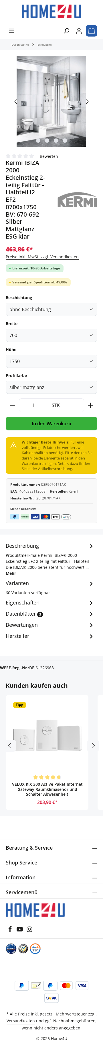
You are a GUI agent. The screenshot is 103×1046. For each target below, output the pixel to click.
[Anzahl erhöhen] (90, 405)
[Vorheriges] (16, 102)
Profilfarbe (16, 375)
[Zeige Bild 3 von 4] (56, 140)
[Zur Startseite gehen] (51, 11)
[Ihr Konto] (79, 31)
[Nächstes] (87, 102)
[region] (51, 101)
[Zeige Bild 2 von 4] (47, 140)
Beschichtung (19, 297)
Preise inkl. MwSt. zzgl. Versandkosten (42, 256)
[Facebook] (10, 931)
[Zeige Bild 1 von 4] (38, 140)
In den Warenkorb (51, 423)
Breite (11, 323)
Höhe (11, 349)
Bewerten (49, 156)
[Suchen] (66, 31)
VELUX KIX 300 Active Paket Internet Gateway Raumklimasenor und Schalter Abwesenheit (47, 789)
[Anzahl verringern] (12, 405)
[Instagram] (29, 931)
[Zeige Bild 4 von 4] (65, 140)
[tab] (50, 559)
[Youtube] (20, 931)
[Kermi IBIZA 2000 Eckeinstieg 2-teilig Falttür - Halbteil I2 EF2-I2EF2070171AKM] (51, 101)
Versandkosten (21, 1020)
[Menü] (11, 31)
